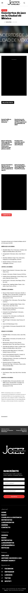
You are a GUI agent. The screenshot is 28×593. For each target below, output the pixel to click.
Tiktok (8, 578)
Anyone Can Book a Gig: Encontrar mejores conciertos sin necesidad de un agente (7, 167)
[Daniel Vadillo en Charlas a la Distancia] (7, 112)
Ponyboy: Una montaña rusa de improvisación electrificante (20, 142)
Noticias (4, 10)
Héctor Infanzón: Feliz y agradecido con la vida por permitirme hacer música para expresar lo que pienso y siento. (6, 145)
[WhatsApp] (3, 220)
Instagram (9, 572)
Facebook (9, 569)
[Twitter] (12, 220)
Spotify (8, 581)
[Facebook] (7, 220)
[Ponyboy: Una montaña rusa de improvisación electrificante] (21, 133)
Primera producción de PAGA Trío (21, 431)
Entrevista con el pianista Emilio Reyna (7, 431)
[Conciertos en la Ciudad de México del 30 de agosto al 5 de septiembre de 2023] (21, 112)
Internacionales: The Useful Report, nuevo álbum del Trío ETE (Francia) (20, 167)
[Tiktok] (2, 578)
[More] (20, 220)
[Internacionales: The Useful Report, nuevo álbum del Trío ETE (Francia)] (21, 157)
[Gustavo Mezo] (2, 22)
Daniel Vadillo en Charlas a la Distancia (6, 121)
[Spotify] (2, 581)
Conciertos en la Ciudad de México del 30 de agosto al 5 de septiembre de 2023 (20, 122)
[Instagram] (2, 572)
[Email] (16, 220)
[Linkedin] (2, 575)
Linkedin (8, 575)
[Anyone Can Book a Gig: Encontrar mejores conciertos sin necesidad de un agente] (7, 157)
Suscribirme (14, 496)
